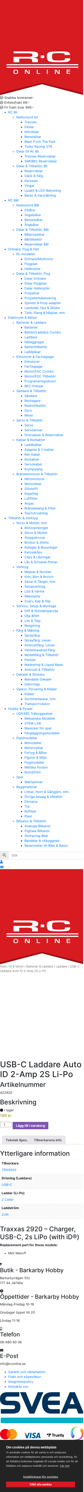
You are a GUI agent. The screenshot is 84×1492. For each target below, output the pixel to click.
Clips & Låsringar (37, 557)
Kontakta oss (18, 1386)
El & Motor (16, 966)
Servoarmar (33, 430)
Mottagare (32, 401)
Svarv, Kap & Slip (37, 601)
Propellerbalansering (40, 298)
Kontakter (31, 459)
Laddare (30, 337)
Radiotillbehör (35, 406)
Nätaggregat (34, 342)
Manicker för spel (37, 728)
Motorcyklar (33, 748)
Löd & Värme (34, 591)
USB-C (7, 1185)
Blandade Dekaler (38, 679)
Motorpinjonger (36, 528)
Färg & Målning (27, 630)
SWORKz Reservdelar (40, 161)
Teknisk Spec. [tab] (17, 1140)
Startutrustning (36, 513)
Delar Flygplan (35, 283)
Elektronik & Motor (22, 318)
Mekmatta (32, 596)
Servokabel (33, 464)
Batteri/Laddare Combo (42, 332)
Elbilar (29, 127)
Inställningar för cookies (40, 1476)
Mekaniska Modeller (39, 718)
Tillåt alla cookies (40, 1484)
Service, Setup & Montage (36, 606)
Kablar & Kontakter (30, 440)
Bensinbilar (32, 137)
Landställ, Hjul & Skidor (42, 308)
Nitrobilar (31, 132)
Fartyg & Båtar (35, 753)
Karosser (31, 181)
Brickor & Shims (36, 542)
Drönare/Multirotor (38, 259)
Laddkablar (33, 445)
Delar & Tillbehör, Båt (32, 230)
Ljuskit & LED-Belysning (42, 190)
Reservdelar (33, 171)
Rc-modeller (25, 254)
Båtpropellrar (34, 234)
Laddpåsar (32, 352)
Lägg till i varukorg (30, 1126)
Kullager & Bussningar (40, 547)
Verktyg (22, 567)
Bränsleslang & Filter (40, 508)
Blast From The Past (39, 142)
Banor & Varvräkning (40, 195)
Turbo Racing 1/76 (38, 146)
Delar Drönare (35, 278)
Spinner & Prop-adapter (42, 303)
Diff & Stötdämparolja (41, 611)
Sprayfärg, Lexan (37, 640)
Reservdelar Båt (36, 244)
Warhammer (33, 782)
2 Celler (8, 1199)
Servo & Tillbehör (29, 420)
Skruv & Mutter (36, 533)
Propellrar (32, 293)
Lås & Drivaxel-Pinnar (40, 562)
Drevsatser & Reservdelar (43, 435)
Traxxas (30, 122)
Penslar (30, 660)
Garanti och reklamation (26, 1372)
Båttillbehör (33, 239)
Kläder (29, 694)
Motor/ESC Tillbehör (40, 376)
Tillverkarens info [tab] (48, 1140)
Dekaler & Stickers (30, 674)
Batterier (31, 327)
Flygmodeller (34, 762)
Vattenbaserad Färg (39, 650)
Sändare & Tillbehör (31, 391)
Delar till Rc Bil (27, 151)
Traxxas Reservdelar (40, 156)
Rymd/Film (32, 772)
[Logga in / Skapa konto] (1, 862)
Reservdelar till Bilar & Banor (46, 845)
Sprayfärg (32, 635)
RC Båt (13, 200)
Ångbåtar (31, 225)
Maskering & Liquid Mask (43, 665)
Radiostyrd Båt (27, 205)
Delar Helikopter (37, 288)
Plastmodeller (26, 738)
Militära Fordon (36, 767)
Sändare (30, 396)
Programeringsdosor (40, 381)
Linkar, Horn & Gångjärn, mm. (46, 792)
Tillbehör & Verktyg (23, 518)
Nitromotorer (34, 479)
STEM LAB (32, 723)
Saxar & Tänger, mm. (40, 581)
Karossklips (33, 552)
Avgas (29, 503)
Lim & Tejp (32, 621)
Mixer (28, 415)
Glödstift (31, 489)
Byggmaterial (26, 787)
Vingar (29, 186)
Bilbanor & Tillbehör (31, 821)
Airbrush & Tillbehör (39, 669)
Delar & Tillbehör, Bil (31, 166)
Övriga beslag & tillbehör (43, 797)
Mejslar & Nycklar (37, 572)
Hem (3, 966)
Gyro (28, 410)
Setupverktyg (34, 586)
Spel (19, 777)
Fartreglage (33, 366)
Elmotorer (32, 362)
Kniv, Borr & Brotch (38, 577)
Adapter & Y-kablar (39, 449)
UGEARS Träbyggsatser (34, 713)
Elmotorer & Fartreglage (35, 357)
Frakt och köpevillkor (24, 1377)
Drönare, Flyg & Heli (23, 249)
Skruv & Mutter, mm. (32, 523)
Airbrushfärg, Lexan (39, 645)
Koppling (31, 493)
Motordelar (33, 484)
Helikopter (32, 269)
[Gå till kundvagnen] (2, 867)
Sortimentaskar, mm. (40, 699)
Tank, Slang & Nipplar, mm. (45, 313)
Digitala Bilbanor (37, 831)
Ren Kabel (32, 454)
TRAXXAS (9, 1170)
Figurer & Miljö (35, 757)
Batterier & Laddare (31, 322)
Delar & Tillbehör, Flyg (33, 274)
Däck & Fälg (33, 176)
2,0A (5, 1214)
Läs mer (65, 1465)
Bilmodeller (33, 743)
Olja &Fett (31, 616)
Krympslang (33, 469)
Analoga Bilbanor (37, 826)
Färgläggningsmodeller (42, 733)
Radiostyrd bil (27, 117)
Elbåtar (29, 210)
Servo (28, 425)
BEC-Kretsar (33, 386)
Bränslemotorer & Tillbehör (36, 474)
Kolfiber (30, 811)
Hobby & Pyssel (20, 709)
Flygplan (31, 264)
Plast (28, 816)
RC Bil (12, 112)
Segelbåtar (32, 215)
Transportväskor (37, 704)
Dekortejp (32, 684)
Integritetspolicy (20, 1382)
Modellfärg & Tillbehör (41, 655)
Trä (26, 806)
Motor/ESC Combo (39, 371)
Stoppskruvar (34, 537)
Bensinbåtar (33, 220)
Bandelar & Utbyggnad (41, 841)
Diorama (31, 801)
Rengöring (32, 625)
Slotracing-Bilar (36, 836)
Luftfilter (31, 498)
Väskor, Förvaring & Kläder (36, 689)
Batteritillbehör (35, 347)
